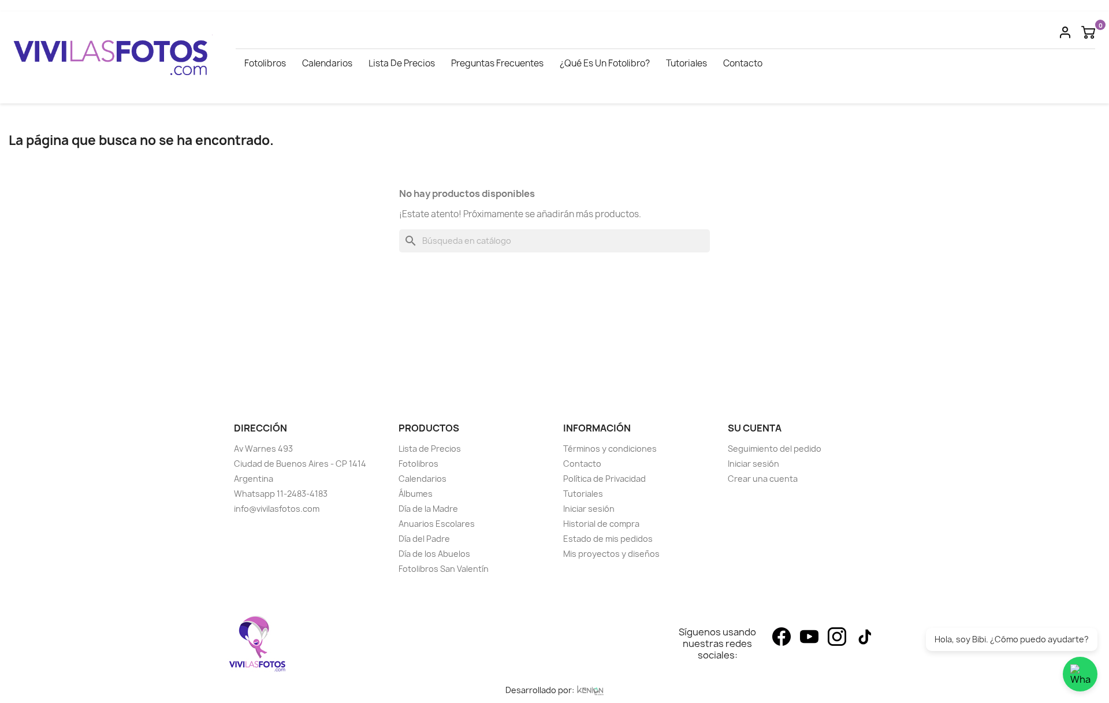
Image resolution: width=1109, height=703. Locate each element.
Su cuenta (754, 428)
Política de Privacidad (604, 478)
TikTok (864, 636)
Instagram (837, 636)
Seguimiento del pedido (774, 448)
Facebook (781, 636)
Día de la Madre (428, 508)
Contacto (742, 63)
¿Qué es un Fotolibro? (605, 63)
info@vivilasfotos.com (276, 508)
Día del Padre (424, 538)
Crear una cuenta (763, 478)
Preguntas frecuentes (497, 63)
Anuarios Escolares (437, 523)
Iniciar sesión (589, 508)
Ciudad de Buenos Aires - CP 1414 (300, 463)
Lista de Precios (430, 448)
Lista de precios (402, 63)
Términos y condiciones (610, 448)
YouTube (809, 636)
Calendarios (327, 63)
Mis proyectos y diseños (611, 553)
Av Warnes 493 (263, 448)
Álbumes (416, 493)
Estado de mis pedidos (608, 538)
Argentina (253, 478)
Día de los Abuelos (434, 553)
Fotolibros (265, 63)
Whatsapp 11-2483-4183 (281, 493)
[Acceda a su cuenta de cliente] (1065, 31)
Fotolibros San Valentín (444, 568)
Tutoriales (686, 63)
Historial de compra (601, 523)
